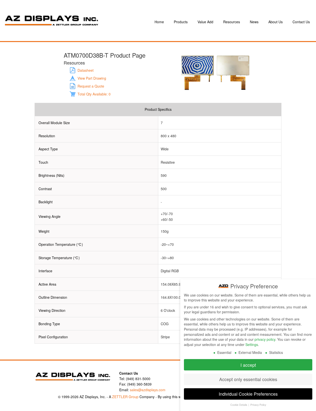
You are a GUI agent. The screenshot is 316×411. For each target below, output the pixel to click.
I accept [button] (248, 365)
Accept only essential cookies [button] (248, 379)
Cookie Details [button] (239, 405)
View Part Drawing (92, 78)
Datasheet (86, 70)
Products (181, 21)
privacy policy (265, 339)
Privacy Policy (258, 405)
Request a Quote (91, 86)
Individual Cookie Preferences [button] (248, 394)
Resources (231, 21)
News (254, 21)
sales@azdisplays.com (147, 389)
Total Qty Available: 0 (94, 93)
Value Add (205, 21)
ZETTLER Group (125, 396)
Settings (251, 344)
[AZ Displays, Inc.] (72, 22)
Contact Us (301, 21)
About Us (275, 21)
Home (159, 21)
